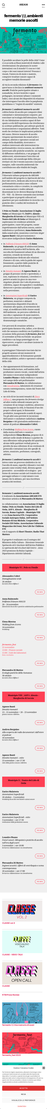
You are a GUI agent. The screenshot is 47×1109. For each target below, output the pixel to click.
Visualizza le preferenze (23, 1100)
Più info (40, 637)
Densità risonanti (13, 271)
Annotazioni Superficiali (16, 295)
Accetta (24, 1088)
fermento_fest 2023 (11, 1055)
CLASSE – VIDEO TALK (12, 954)
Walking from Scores (24, 429)
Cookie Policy (22, 1106)
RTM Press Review (10, 995)
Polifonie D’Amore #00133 (17, 244)
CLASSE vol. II (8, 923)
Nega (23, 1094)
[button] (44, 1068)
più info (40, 592)
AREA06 (23, 5)
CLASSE (6, 986)
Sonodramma (13, 386)
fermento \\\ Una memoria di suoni (18, 1025)
